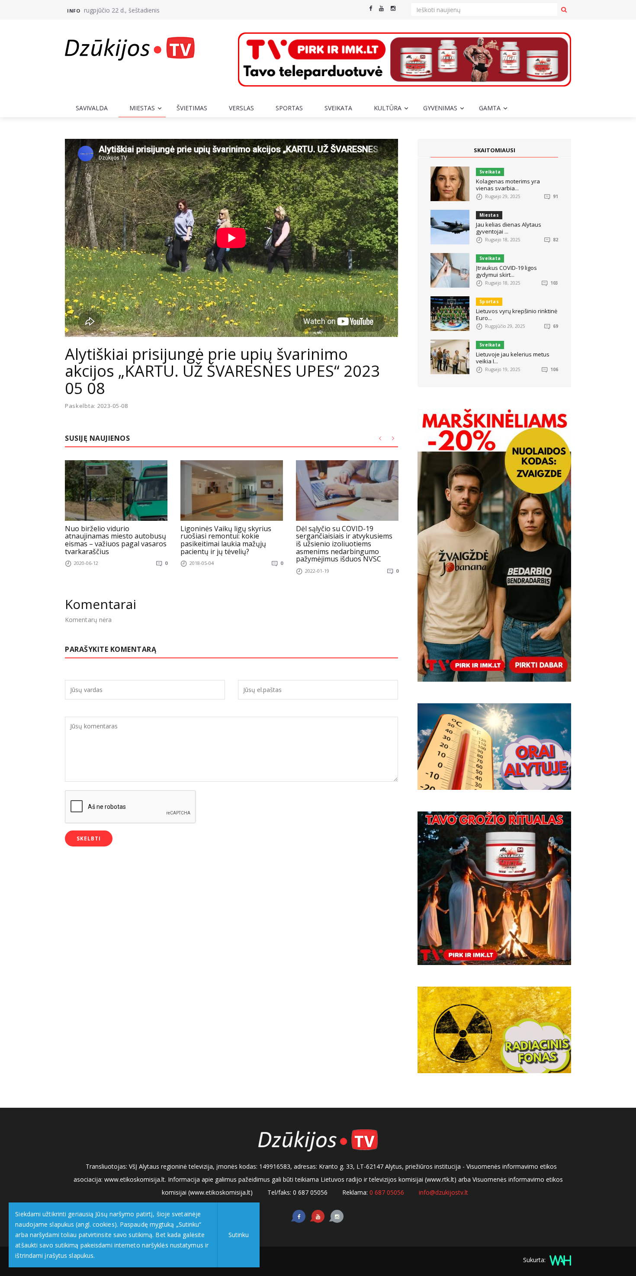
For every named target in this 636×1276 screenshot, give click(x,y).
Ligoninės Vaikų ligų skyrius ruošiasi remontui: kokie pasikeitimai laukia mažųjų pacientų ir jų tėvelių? (225, 540)
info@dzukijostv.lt (443, 1192)
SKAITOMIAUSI (494, 150)
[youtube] (381, 8)
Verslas (241, 108)
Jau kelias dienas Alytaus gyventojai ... (508, 228)
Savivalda (92, 108)
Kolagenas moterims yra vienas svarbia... (508, 184)
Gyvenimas (440, 108)
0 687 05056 (386, 1192)
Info (73, 10)
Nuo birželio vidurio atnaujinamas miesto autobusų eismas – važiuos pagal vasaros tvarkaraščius (116, 540)
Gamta (490, 108)
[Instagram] (393, 8)
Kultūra (388, 108)
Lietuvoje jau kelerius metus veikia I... (512, 357)
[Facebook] (370, 8)
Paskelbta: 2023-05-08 (96, 406)
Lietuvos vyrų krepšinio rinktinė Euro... (516, 314)
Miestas (142, 108)
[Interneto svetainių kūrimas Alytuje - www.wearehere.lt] (559, 1260)
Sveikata (338, 108)
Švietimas (192, 108)
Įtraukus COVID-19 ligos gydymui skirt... (506, 271)
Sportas (289, 108)
